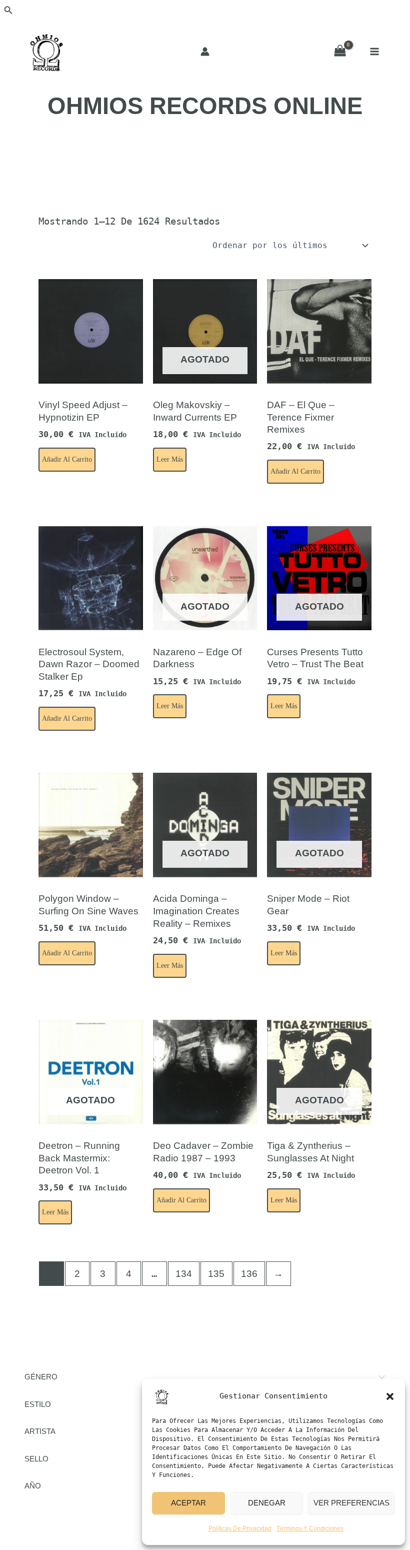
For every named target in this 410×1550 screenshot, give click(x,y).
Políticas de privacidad (240, 1528)
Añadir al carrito (67, 459)
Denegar (267, 1502)
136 (249, 1273)
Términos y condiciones (310, 1528)
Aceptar (188, 1502)
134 (184, 1273)
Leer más (169, 459)
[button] (390, 1396)
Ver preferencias (352, 1502)
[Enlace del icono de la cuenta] (205, 51)
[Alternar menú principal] (374, 52)
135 (216, 1273)
